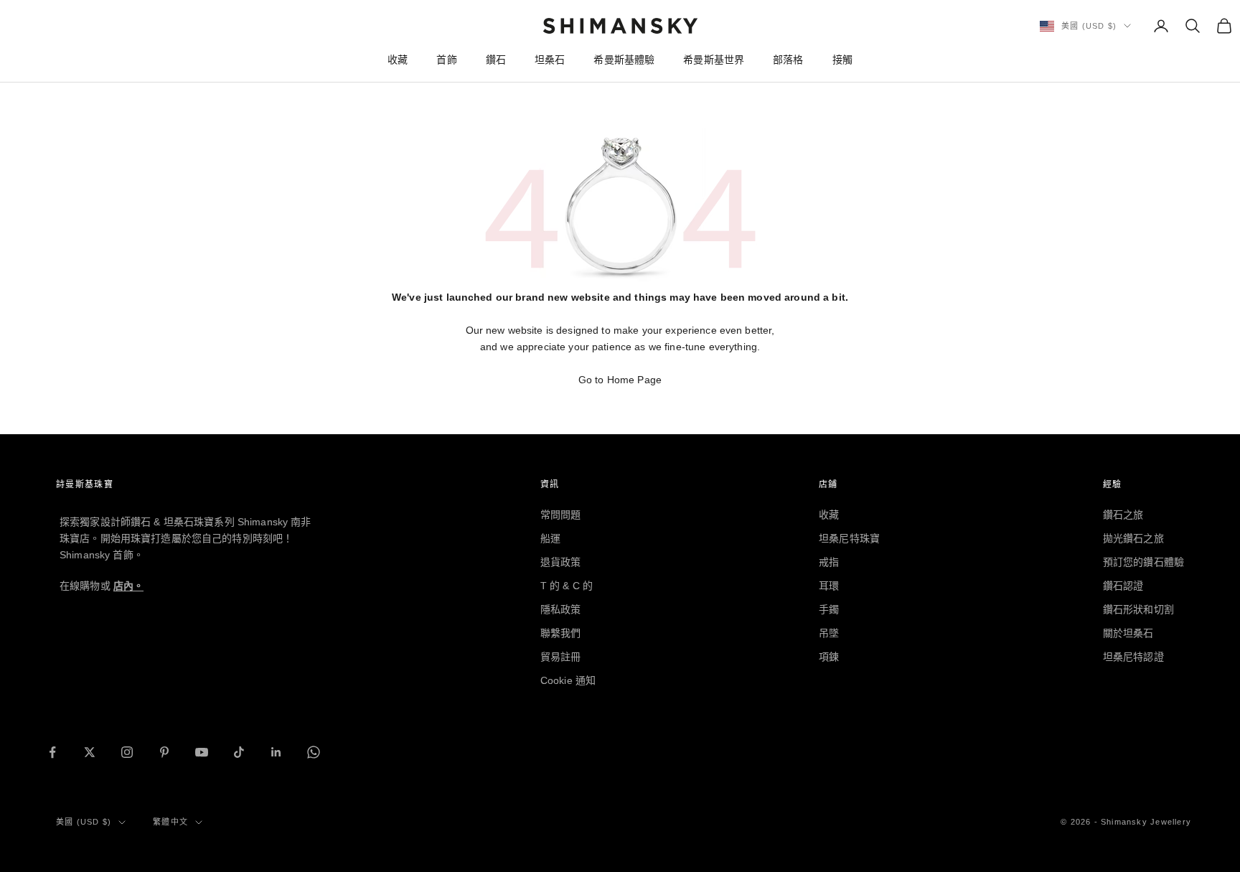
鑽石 (496, 59)
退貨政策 (560, 562)
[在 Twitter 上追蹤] (90, 752)
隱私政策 (560, 609)
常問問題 (560, 514)
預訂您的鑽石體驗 (1143, 562)
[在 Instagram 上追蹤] (127, 752)
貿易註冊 (560, 656)
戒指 (829, 562)
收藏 (398, 59)
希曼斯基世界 (713, 59)
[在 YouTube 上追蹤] (201, 752)
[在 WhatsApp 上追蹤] (313, 752)
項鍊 (829, 656)
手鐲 (829, 609)
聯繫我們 (560, 633)
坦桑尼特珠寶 (849, 538)
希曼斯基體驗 (623, 59)
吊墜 (829, 633)
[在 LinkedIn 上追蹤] (276, 752)
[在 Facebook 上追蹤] (52, 752)
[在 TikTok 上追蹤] (239, 752)
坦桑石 (550, 59)
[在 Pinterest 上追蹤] (164, 752)
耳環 (829, 585)
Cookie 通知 (568, 680)
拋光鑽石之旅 (1133, 538)
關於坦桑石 (1128, 633)
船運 (550, 538)
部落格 (788, 59)
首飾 (446, 59)
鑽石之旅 (1123, 514)
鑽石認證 (1123, 585)
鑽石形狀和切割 (1138, 609)
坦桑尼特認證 (1133, 656)
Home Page (634, 379)
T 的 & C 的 (566, 585)
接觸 (842, 59)
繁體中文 (170, 821)
